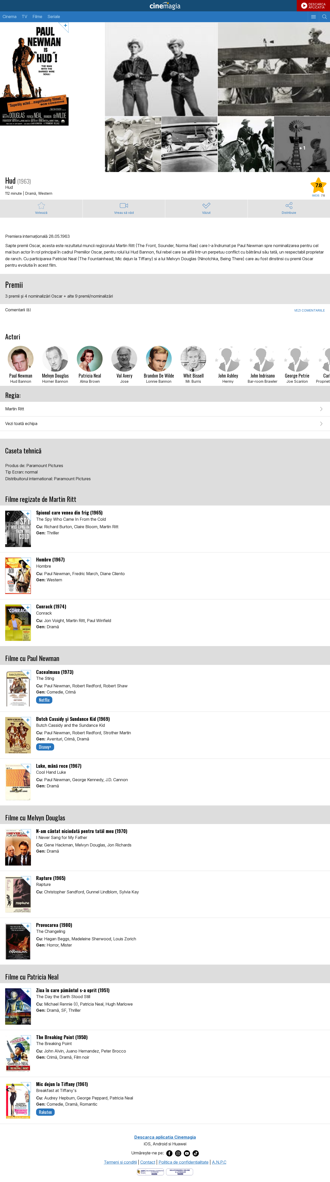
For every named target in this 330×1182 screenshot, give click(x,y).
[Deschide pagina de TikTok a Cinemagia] (196, 1153)
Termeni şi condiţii (120, 1162)
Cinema (9, 16)
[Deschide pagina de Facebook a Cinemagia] (169, 1153)
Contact (147, 1162)
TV (24, 16)
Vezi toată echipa (21, 423)
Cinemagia (165, 5)
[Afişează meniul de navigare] (313, 16)
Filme (37, 16)
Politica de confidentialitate (184, 1162)
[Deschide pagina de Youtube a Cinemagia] (187, 1153)
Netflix (44, 700)
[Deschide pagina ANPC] (150, 1171)
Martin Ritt (14, 408)
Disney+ (45, 747)
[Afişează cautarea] (324, 16)
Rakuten (45, 1112)
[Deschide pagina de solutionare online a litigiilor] (179, 1171)
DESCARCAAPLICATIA (317, 5)
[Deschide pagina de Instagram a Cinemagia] (178, 1153)
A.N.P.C (219, 1162)
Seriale (53, 16)
